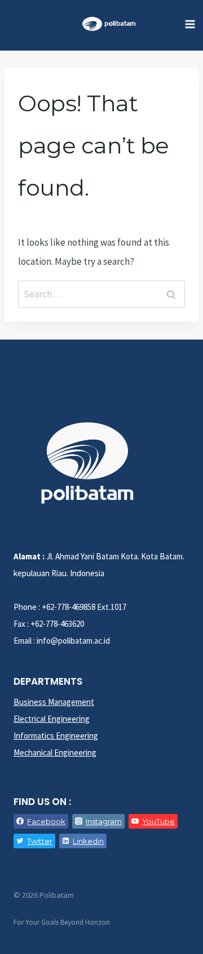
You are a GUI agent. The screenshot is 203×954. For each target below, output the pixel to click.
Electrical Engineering (52, 718)
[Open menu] (189, 24)
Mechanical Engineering (55, 752)
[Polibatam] (109, 24)
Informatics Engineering (56, 735)
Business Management (54, 702)
